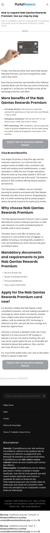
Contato (6, 419)
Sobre (5, 412)
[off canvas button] (2, 4)
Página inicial (8, 405)
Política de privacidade (12, 425)
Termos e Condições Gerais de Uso (16, 432)
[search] (47, 4)
